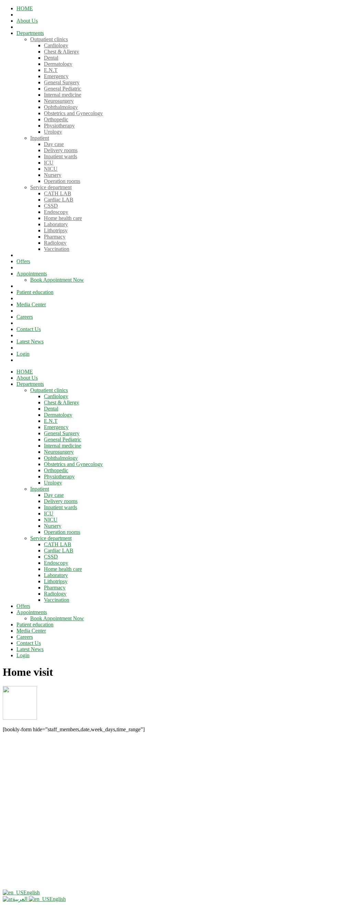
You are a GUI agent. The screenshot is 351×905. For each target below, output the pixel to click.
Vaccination (56, 249)
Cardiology (56, 45)
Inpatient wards (60, 156)
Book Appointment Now (57, 280)
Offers (23, 261)
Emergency (56, 76)
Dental (51, 58)
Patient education (34, 292)
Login (22, 354)
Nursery (52, 175)
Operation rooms (62, 181)
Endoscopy (56, 212)
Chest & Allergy (61, 51)
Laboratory (56, 224)
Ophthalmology (61, 107)
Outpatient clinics (49, 39)
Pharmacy (54, 237)
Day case (54, 144)
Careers (24, 317)
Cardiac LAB (58, 200)
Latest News (30, 341)
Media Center (31, 304)
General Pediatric (62, 88)
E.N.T (51, 70)
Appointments (31, 274)
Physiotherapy (59, 126)
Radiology (55, 243)
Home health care (63, 218)
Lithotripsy (56, 230)
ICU (48, 163)
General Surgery (62, 82)
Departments (30, 33)
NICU (51, 169)
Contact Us (28, 329)
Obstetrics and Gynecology (73, 113)
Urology (53, 132)
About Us (27, 21)
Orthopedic (56, 119)
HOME (24, 8)
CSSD (51, 206)
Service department (51, 187)
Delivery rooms (60, 150)
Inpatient (39, 138)
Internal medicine (62, 95)
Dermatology (58, 64)
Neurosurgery (59, 101)
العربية (20, 899)
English (31, 892)
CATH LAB (57, 193)
